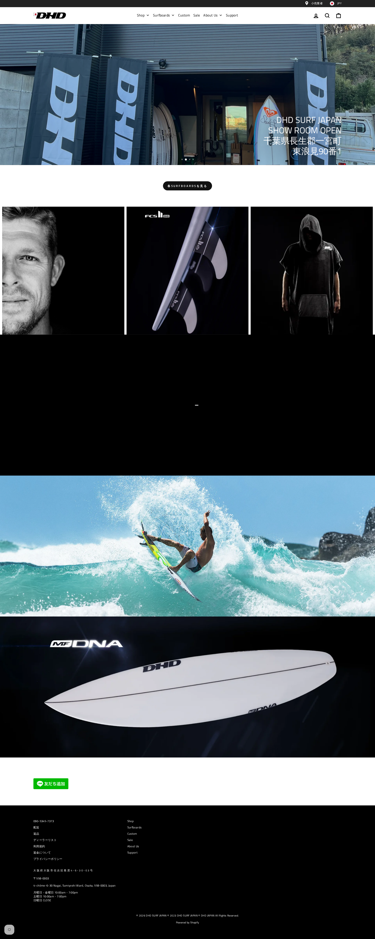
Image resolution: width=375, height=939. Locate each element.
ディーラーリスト (45, 840)
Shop (130, 821)
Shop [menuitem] (141, 15)
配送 (36, 827)
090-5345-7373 (43, 821)
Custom (132, 834)
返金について (42, 853)
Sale (130, 840)
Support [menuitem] (232, 15)
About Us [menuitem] (210, 15)
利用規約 (39, 846)
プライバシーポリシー (47, 859)
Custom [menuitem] (184, 15)
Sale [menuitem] (196, 15)
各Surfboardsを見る (188, 186)
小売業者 (316, 3)
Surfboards (134, 827)
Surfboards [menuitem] (161, 15)
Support (132, 853)
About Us (133, 846)
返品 (36, 834)
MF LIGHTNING (187, 151)
